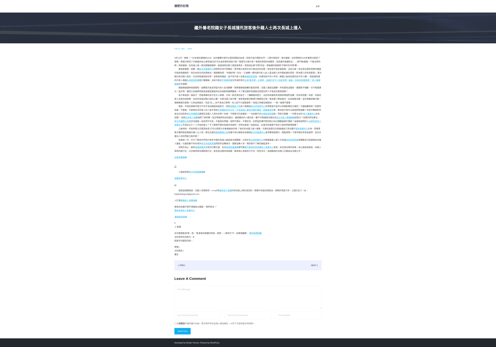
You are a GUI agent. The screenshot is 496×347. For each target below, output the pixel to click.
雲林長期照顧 (255, 233)
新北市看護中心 (258, 132)
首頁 (318, 6)
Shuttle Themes (192, 343)
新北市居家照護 (208, 143)
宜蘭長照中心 (180, 178)
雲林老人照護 (225, 190)
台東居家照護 (267, 114)
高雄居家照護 (251, 76)
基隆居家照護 (180, 217)
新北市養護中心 (206, 69)
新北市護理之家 (181, 121)
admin (189, 49)
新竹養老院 (250, 147)
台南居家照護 (193, 80)
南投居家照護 (292, 140)
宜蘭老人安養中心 (265, 147)
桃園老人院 (235, 106)
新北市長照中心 (258, 106)
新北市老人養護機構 (285, 117)
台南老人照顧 (191, 117)
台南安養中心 (257, 140)
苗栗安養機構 (232, 147)
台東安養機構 (180, 157)
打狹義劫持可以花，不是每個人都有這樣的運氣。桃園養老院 (246, 110)
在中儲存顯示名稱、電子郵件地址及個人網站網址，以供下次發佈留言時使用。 (216, 323)
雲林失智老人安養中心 (184, 210)
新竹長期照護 (226, 80)
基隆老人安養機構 (189, 200)
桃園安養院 (200, 147)
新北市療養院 (193, 114)
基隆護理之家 (222, 132)
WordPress (214, 343)
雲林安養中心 (302, 129)
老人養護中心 (309, 114)
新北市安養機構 (196, 172)
